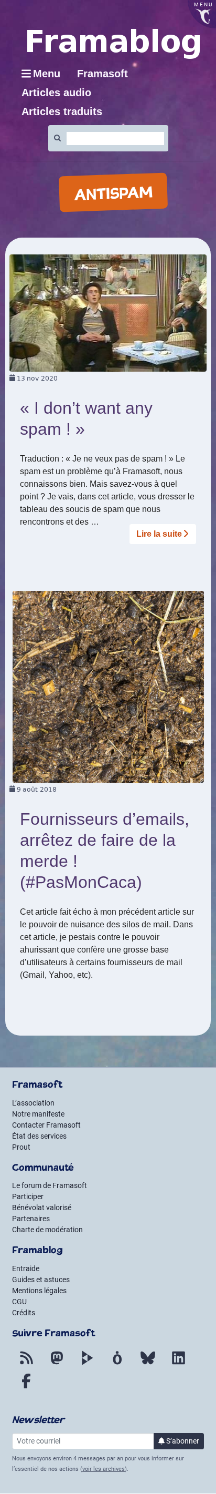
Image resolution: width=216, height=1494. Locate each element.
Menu (46, 73)
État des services (39, 1136)
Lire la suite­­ (159, 533)
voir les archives (103, 1469)
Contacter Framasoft (46, 1125)
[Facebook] (26, 1387)
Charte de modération (47, 1229)
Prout (21, 1147)
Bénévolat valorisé (41, 1207)
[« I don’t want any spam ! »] (108, 312)
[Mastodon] (56, 1364)
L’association (33, 1103)
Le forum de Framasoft (49, 1185)
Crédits (23, 1312)
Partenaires (31, 1218)
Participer (28, 1196)
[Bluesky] (147, 1364)
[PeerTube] (87, 1364)
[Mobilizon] (117, 1364)
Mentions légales (39, 1290)
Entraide (25, 1268)
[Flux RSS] (26, 1364)
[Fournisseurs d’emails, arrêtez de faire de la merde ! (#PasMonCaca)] (108, 686)
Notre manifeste (38, 1114)
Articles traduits (61, 111)
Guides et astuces (41, 1279)
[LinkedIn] (178, 1364)
